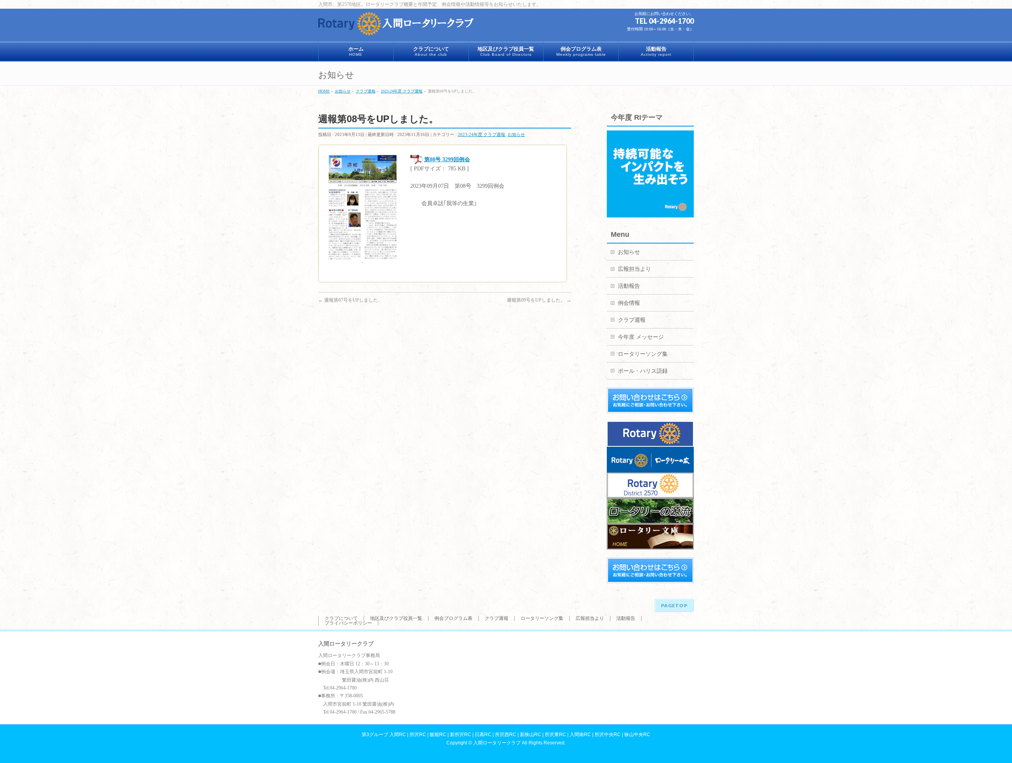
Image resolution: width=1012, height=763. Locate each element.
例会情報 (629, 303)
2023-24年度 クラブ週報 (481, 134)
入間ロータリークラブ (497, 743)
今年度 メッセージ (641, 337)
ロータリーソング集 (643, 354)
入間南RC (580, 734)
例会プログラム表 (453, 618)
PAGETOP (674, 605)
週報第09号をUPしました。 (539, 300)
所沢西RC (505, 734)
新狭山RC (530, 734)
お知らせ (516, 134)
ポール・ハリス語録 (643, 371)
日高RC (483, 734)
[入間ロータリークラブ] (397, 26)
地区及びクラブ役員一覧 (396, 618)
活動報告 (629, 286)
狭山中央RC (637, 734)
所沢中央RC (608, 734)
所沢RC (418, 734)
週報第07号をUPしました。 (350, 300)
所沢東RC (555, 734)
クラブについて (341, 618)
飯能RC (438, 734)
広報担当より (634, 269)
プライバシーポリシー (348, 623)
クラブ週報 (632, 320)
